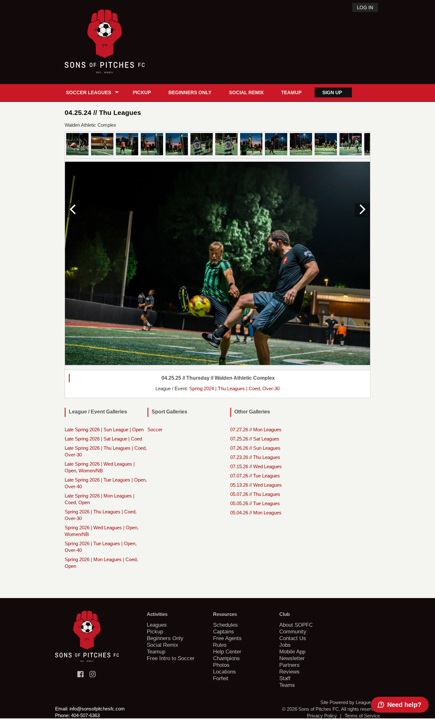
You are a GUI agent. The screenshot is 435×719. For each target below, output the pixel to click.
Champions (226, 658)
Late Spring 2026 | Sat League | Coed (103, 438)
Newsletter (292, 658)
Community (292, 631)
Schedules (225, 625)
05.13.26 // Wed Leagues (256, 485)
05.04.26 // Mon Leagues (256, 512)
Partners (289, 665)
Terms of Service (362, 715)
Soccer (154, 429)
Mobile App (292, 651)
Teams (287, 685)
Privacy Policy (322, 715)
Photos (221, 665)
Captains (223, 631)
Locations (224, 671)
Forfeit (220, 678)
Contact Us (292, 638)
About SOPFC (296, 625)
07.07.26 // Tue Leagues (255, 475)
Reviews (289, 671)
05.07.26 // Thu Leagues (255, 494)
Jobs (285, 645)
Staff (284, 678)
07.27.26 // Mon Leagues (256, 429)
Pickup (142, 92)
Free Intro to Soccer (171, 658)
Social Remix (246, 92)
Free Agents (227, 638)
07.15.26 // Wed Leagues (256, 466)
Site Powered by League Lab (350, 702)
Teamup (291, 92)
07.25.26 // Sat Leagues (254, 438)
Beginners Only (189, 92)
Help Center (227, 651)
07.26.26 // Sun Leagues (255, 448)
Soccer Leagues (88, 92)
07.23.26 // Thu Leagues (255, 457)
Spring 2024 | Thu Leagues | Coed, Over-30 (234, 388)
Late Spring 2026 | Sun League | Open (104, 429)
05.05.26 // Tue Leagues (255, 503)
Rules (220, 645)
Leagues (157, 625)
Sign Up (332, 92)
